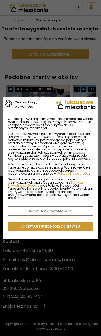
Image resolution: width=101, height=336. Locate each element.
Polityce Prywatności (73, 173)
